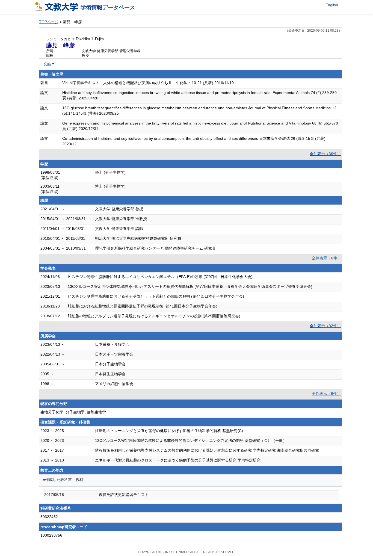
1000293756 (51, 535)
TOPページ (48, 22)
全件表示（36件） (325, 154)
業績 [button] (47, 64)
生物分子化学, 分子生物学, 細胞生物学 (73, 412)
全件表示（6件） (326, 258)
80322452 (49, 516)
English (331, 5)
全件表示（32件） (325, 326)
